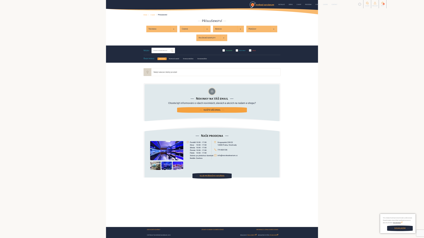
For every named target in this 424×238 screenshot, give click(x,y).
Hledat (172, 50)
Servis (291, 4)
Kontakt (334, 4)
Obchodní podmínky (153, 229)
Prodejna (308, 4)
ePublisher (273, 235)
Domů (145, 15)
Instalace (281, 4)
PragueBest (251, 235)
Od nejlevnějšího (188, 59)
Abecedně (162, 59)
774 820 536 (222, 150)
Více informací (397, 222)
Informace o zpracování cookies (267, 229)
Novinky (242, 50)
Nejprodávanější (174, 59)
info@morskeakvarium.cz (228, 155)
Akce (254, 50)
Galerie (325, 4)
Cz (359, 4)
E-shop (299, 4)
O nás (317, 4)
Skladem (229, 50)
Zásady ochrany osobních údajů (212, 229)
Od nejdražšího (202, 59)
